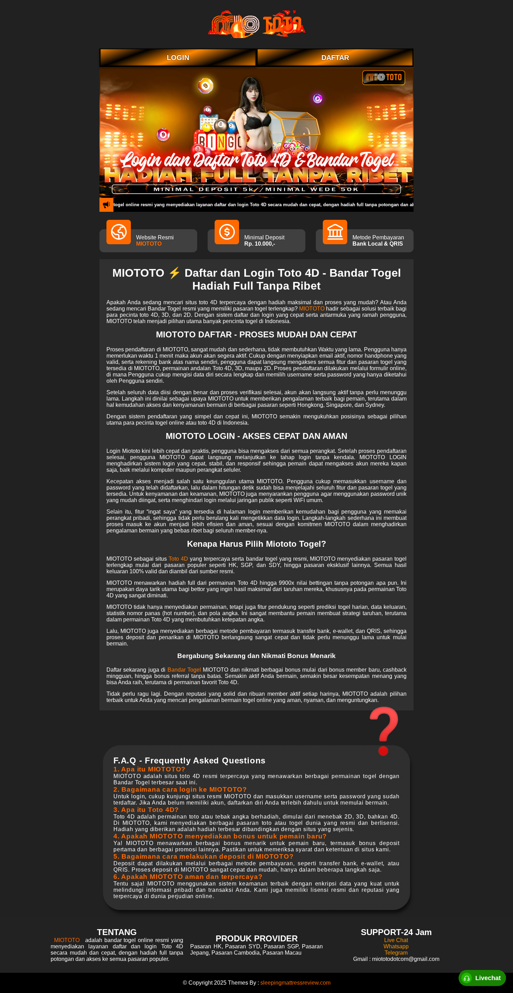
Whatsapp (396, 946)
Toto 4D (178, 559)
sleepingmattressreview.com (295, 983)
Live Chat (396, 940)
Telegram (396, 953)
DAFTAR (335, 57)
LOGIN (178, 57)
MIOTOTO (149, 244)
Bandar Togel (184, 670)
